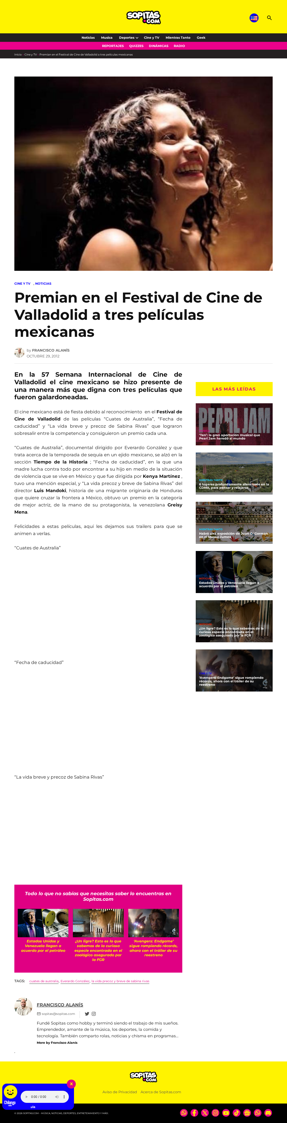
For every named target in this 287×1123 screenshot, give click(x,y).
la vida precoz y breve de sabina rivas (120, 981)
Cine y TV (151, 38)
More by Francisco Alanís (57, 1043)
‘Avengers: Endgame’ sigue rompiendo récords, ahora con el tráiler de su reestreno (231, 681)
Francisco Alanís (51, 350)
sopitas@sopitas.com (58, 1014)
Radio (179, 46)
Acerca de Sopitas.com (161, 1092)
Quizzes (136, 46)
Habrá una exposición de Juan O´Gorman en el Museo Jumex (233, 535)
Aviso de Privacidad (119, 1092)
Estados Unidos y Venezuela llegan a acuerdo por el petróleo (229, 584)
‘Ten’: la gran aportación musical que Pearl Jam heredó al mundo (229, 437)
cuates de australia (44, 981)
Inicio (18, 54)
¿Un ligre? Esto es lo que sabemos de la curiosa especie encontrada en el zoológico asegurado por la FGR (231, 632)
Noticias (88, 38)
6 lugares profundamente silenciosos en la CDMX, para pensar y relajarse (234, 486)
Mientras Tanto (178, 38)
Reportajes (113, 46)
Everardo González (75, 981)
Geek (201, 38)
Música (204, 431)
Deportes (126, 38)
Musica (107, 38)
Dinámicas (158, 46)
